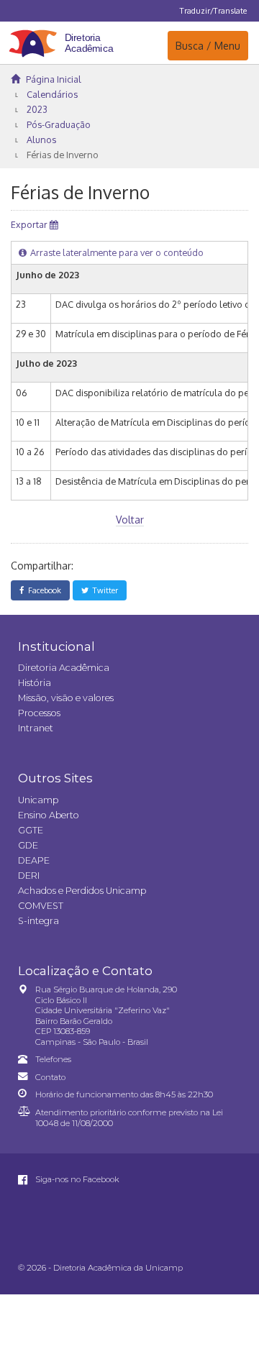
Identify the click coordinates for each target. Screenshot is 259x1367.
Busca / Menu (207, 45)
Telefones (53, 1059)
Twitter (103, 590)
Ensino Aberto (48, 815)
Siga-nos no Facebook (76, 1179)
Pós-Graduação (59, 124)
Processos (39, 713)
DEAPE (34, 860)
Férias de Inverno (63, 154)
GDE (28, 845)
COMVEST (40, 905)
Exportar (30, 224)
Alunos (41, 139)
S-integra (38, 920)
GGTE (30, 830)
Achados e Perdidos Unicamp (82, 890)
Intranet (35, 728)
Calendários (52, 94)
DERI (29, 875)
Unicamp (38, 800)
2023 (37, 109)
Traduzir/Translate (213, 10)
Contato (50, 1077)
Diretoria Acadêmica (63, 667)
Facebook (42, 590)
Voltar (130, 519)
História (34, 682)
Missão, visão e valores (66, 697)
